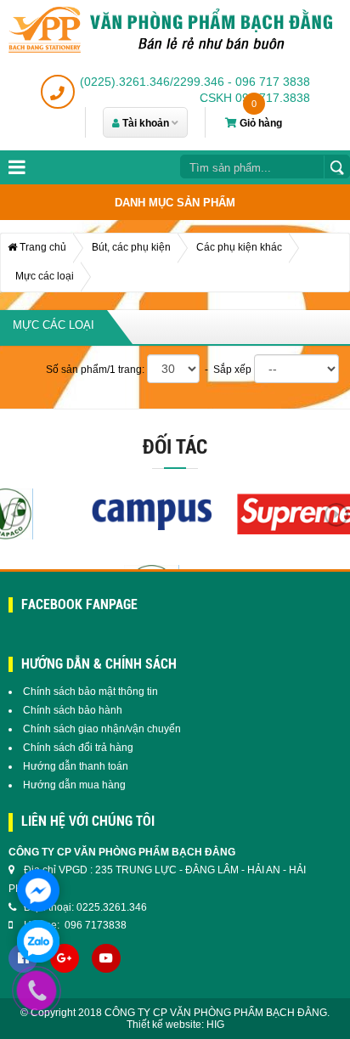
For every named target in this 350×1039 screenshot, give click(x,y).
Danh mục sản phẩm (175, 202)
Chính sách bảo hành (72, 710)
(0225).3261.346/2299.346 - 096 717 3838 (195, 81)
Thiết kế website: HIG (175, 1025)
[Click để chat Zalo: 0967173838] (38, 941)
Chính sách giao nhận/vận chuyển (102, 729)
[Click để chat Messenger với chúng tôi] (38, 890)
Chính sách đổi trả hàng (78, 748)
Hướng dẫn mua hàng (74, 785)
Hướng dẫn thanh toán (75, 766)
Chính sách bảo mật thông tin (90, 691)
